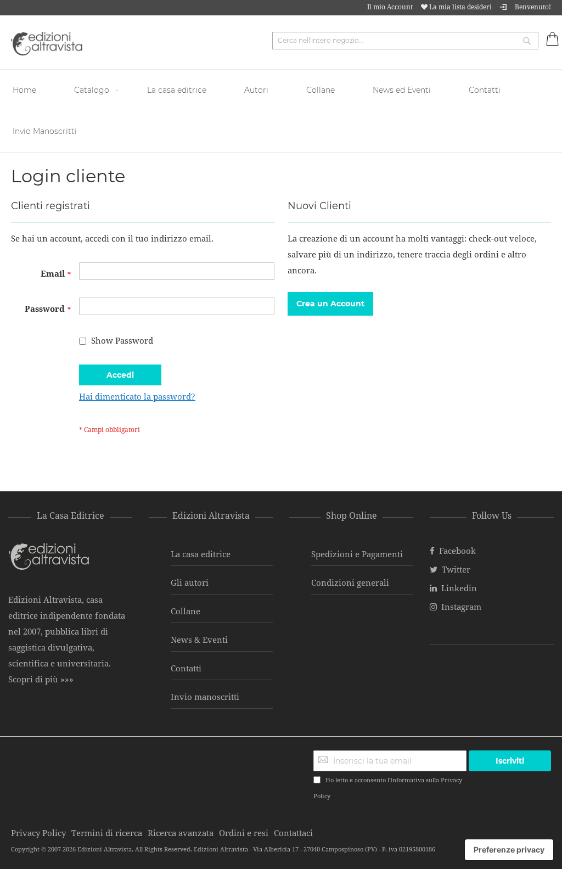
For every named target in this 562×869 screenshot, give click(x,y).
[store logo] (46, 43)
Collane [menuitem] (320, 90)
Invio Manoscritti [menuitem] (45, 131)
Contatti (186, 668)
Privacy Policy (38, 832)
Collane (185, 611)
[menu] (281, 111)
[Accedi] (503, 7)
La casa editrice (201, 553)
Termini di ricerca (106, 832)
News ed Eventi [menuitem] (402, 90)
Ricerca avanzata (180, 832)
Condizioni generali (350, 582)
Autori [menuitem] (256, 90)
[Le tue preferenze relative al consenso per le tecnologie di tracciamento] (509, 849)
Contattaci (293, 832)
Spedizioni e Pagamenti (357, 553)
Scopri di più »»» (41, 679)
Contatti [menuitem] (485, 90)
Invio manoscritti (205, 696)
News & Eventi (199, 639)
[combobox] (405, 40)
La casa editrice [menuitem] (176, 90)
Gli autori (190, 582)
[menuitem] (25, 90)
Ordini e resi (243, 832)
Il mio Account (390, 7)
